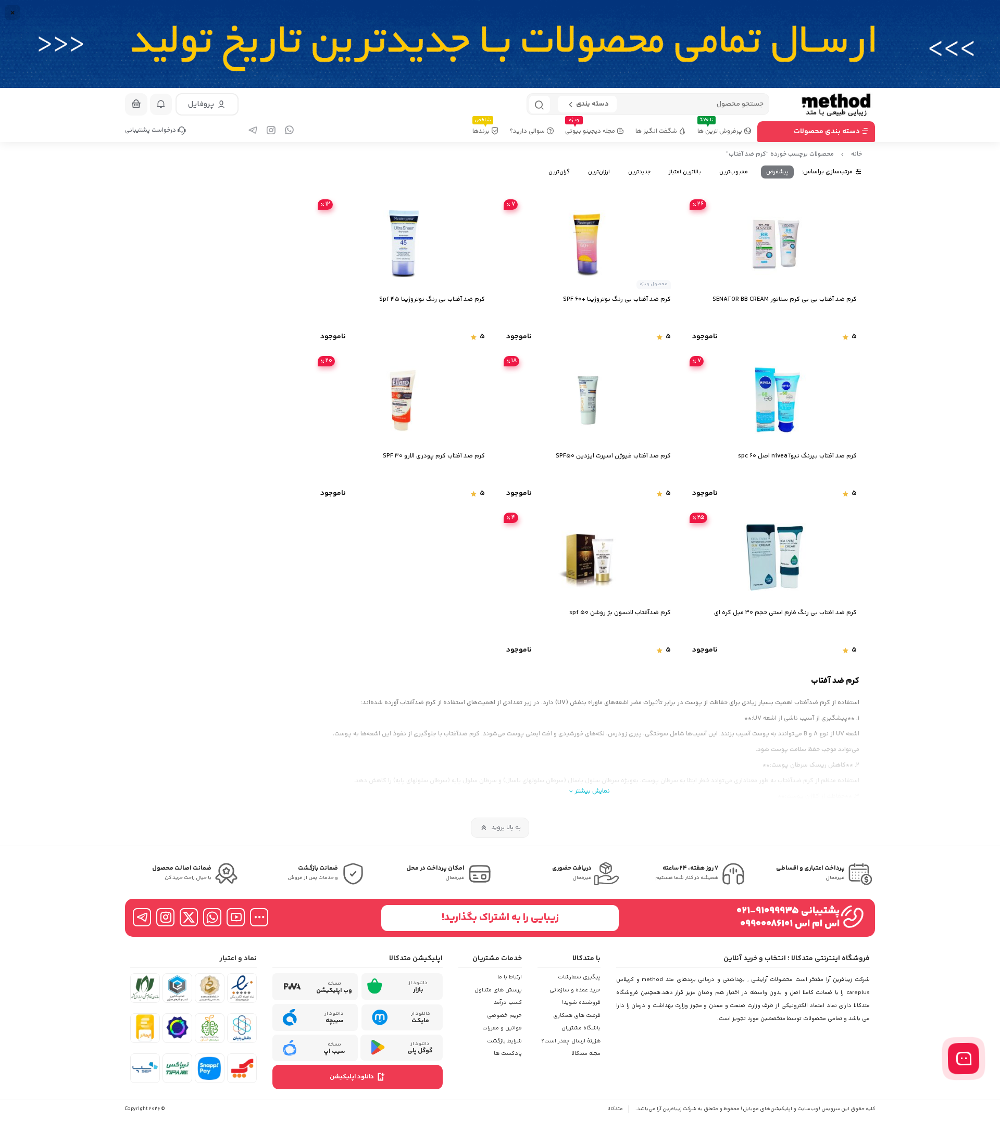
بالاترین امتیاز (685, 172)
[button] (207, 104)
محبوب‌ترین (733, 172)
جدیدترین (639, 172)
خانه (856, 154)
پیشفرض (777, 172)
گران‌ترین (559, 172)
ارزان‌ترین (599, 172)
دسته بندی (592, 104)
